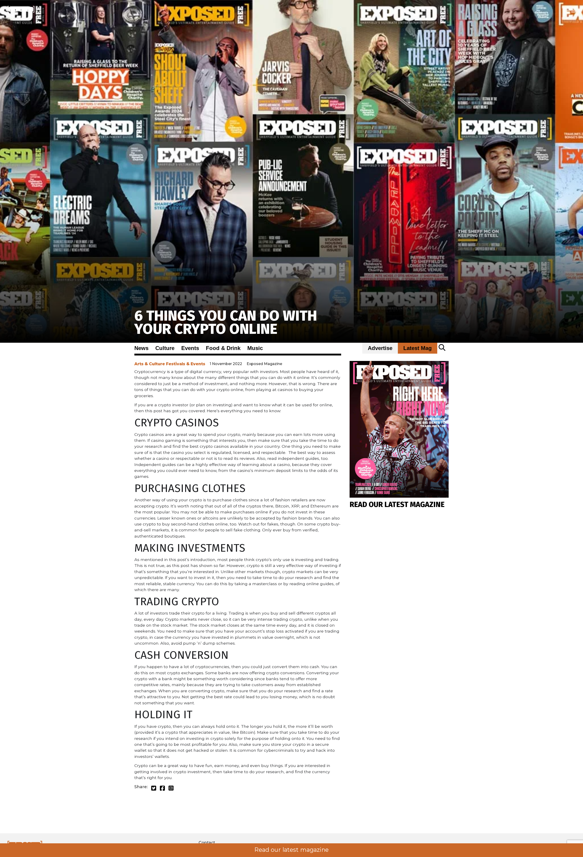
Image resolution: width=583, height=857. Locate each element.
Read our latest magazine (291, 849)
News (141, 348)
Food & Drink (223, 348)
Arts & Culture (149, 363)
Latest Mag (417, 348)
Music (255, 348)
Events (190, 348)
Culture (164, 348)
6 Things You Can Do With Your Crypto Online (225, 322)
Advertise (380, 348)
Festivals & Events (185, 363)
